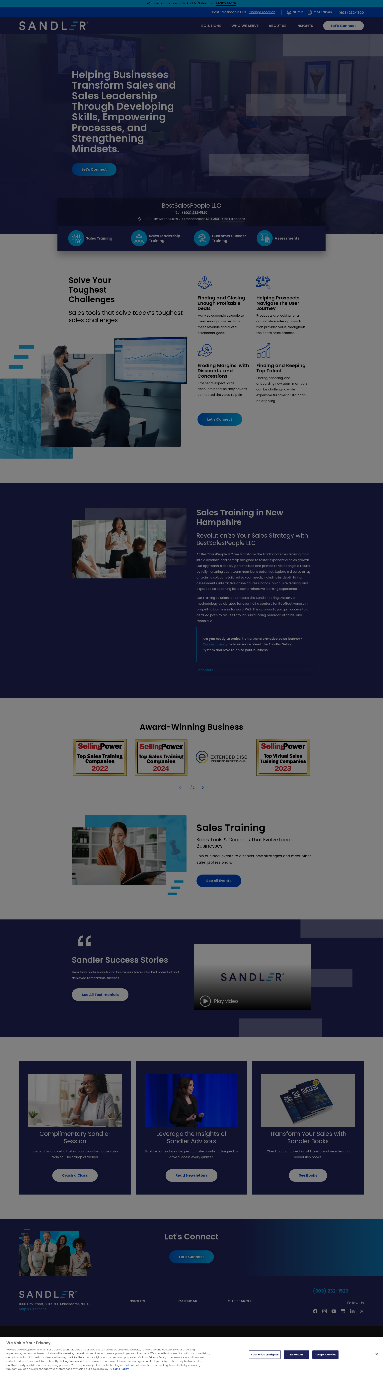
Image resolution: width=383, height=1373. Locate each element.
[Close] (376, 1354)
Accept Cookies (325, 1354)
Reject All (296, 1354)
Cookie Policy (119, 1369)
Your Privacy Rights (264, 1354)
